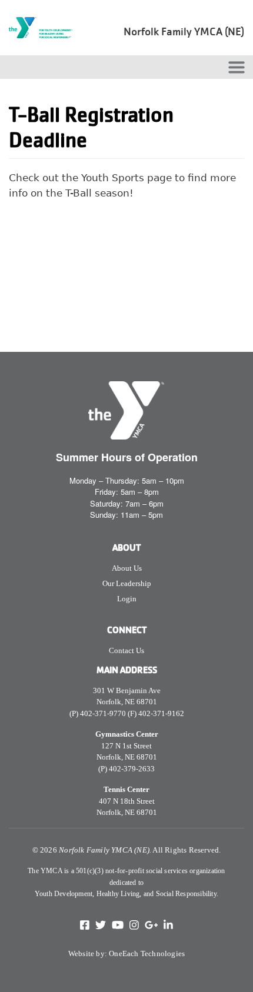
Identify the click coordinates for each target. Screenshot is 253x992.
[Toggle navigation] (236, 67)
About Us (127, 568)
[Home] (44, 27)
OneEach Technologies (147, 953)
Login (127, 598)
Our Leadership (126, 583)
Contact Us (126, 650)
